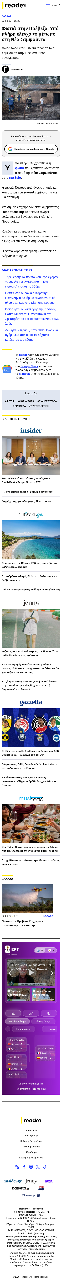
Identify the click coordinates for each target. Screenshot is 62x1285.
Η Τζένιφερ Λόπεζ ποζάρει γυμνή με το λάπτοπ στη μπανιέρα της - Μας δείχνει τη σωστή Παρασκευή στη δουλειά (29, 685)
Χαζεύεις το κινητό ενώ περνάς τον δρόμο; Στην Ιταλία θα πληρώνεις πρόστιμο (30, 653)
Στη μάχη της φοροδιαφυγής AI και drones (26, 501)
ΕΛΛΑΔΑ (7, 16)
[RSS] (17, 1167)
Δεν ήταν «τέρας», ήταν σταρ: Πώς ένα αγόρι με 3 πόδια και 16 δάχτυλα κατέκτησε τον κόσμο (31, 335)
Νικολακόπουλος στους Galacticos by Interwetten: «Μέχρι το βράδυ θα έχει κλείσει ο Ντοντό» (29, 781)
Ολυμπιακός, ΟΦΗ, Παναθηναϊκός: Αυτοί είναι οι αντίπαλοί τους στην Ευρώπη (30, 766)
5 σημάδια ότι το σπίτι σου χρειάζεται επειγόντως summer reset (31, 862)
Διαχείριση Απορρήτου (31, 1157)
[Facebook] (24, 1167)
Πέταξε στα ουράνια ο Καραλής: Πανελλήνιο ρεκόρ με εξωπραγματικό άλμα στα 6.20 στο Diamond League (30, 297)
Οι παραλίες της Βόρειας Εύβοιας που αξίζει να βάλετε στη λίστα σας (29, 565)
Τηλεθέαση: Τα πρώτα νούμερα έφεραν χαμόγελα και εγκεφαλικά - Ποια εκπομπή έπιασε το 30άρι (31, 281)
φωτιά (20, 168)
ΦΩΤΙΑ (10, 401)
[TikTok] (44, 1167)
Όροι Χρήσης (31, 1135)
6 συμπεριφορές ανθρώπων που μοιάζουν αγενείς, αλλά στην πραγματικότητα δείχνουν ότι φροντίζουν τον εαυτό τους (30, 668)
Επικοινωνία (31, 1130)
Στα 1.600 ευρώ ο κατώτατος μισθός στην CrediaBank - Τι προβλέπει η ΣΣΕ (26, 480)
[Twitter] (38, 1167)
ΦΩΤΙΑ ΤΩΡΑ (26, 401)
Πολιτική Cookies (31, 1146)
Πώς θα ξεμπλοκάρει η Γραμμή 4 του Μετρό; (28, 491)
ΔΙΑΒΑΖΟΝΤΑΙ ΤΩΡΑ (17, 270)
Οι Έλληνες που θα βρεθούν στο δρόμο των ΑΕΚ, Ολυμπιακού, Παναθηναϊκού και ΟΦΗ (31, 753)
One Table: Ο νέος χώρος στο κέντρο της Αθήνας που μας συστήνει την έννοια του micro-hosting (30, 849)
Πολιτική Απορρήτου (31, 1141)
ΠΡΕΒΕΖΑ (20, 406)
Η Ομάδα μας (31, 1152)
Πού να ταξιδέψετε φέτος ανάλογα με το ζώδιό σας (31, 589)
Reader (24, 354)
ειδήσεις (25, 373)
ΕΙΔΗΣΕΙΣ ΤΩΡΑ (48, 401)
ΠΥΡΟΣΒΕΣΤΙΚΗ (40, 406)
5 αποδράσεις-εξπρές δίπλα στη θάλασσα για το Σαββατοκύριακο (30, 578)
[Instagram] (31, 1167)
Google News (29, 366)
